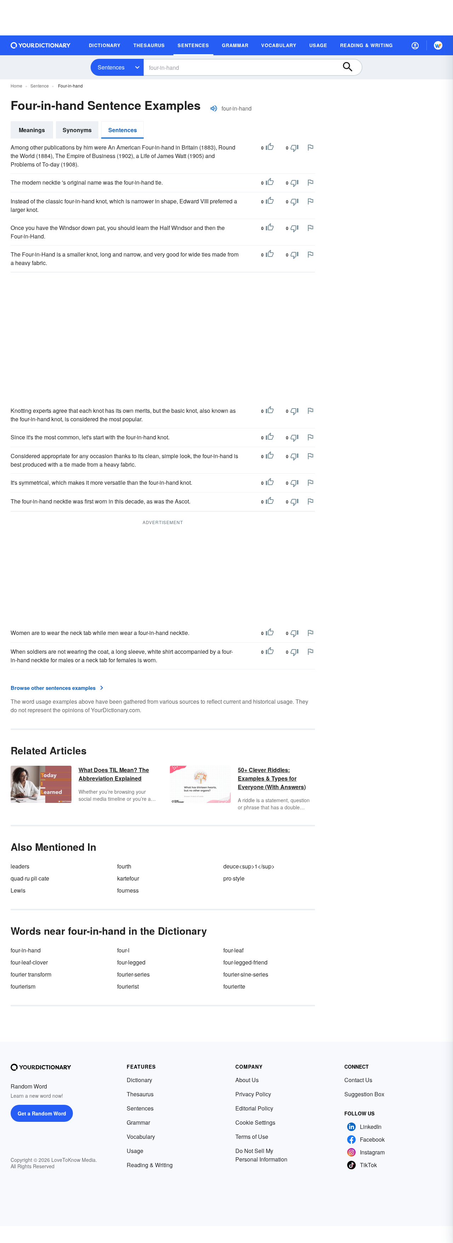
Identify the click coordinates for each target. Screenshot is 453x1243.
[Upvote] (269, 147)
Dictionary (139, 1080)
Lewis (18, 890)
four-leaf (233, 950)
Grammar (138, 1122)
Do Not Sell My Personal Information (261, 1155)
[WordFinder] (438, 45)
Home (16, 86)
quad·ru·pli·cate (30, 878)
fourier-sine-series (245, 974)
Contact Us (358, 1080)
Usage (135, 1151)
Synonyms (77, 130)
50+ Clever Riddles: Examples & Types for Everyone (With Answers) (272, 778)
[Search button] (351, 67)
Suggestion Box (364, 1094)
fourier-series (133, 974)
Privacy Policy (253, 1094)
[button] (415, 45)
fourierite (234, 986)
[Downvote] (294, 147)
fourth (124, 866)
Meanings (32, 130)
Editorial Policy (254, 1108)
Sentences (111, 67)
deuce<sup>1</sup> (249, 866)
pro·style (234, 878)
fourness (128, 890)
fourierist (128, 986)
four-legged (131, 962)
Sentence (39, 86)
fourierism (23, 986)
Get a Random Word (42, 1113)
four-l (123, 950)
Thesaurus (140, 1094)
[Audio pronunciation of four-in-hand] (214, 108)
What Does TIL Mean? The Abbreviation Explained (114, 774)
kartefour (128, 878)
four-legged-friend (245, 962)
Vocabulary (141, 1136)
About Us (247, 1080)
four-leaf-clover (29, 962)
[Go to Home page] (41, 45)
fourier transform (31, 974)
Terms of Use (251, 1136)
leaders (20, 866)
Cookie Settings (255, 1122)
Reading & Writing (150, 1165)
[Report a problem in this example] (310, 147)
